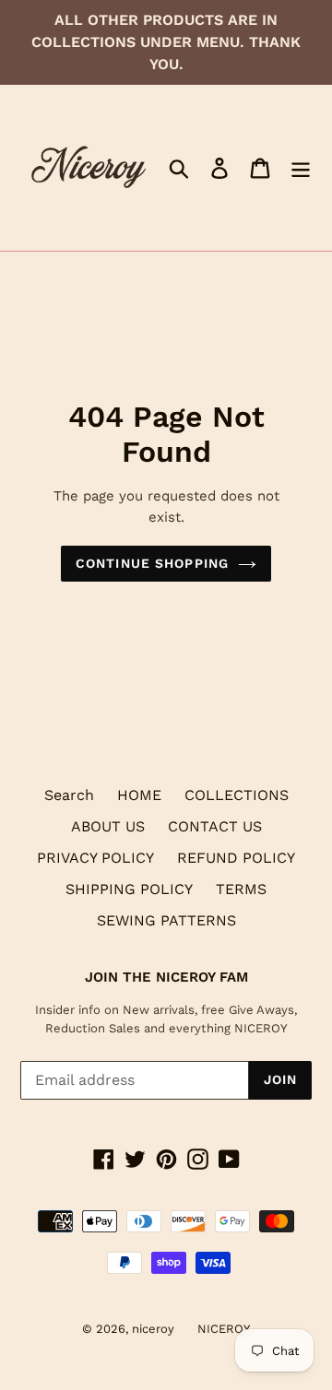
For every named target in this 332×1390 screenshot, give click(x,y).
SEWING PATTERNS (166, 920)
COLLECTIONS (236, 795)
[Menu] (300, 168)
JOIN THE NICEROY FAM (166, 977)
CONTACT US (215, 826)
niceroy (153, 1329)
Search (69, 795)
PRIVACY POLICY (95, 857)
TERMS (241, 889)
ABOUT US (108, 826)
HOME (139, 795)
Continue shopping (152, 563)
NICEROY (223, 1329)
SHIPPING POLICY (129, 889)
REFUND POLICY (236, 857)
